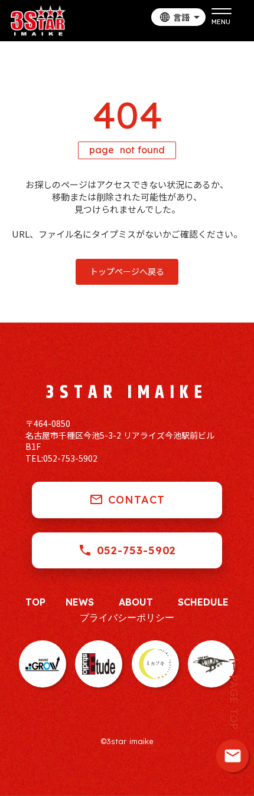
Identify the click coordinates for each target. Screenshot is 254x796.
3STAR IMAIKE (126, 392)
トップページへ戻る (127, 271)
